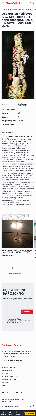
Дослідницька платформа (20, 9)
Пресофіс (5, 382)
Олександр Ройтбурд (22, 105)
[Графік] (10, 413)
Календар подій (7, 370)
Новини (4, 386)
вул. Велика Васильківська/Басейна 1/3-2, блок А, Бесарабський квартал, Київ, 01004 (18, 352)
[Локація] (3, 413)
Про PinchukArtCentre (9, 379)
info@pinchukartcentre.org (13, 360)
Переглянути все (15, 274)
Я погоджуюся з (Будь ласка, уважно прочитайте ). (18, 320)
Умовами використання (15, 320)
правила (17, 322)
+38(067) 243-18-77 (10, 357)
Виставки (5, 373)
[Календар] (17, 413)
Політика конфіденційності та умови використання (13, 400)
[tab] (12, 268)
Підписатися (26, 312)
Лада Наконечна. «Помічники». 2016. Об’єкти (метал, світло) (17, 251)
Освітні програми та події (10, 376)
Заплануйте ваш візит (9, 367)
